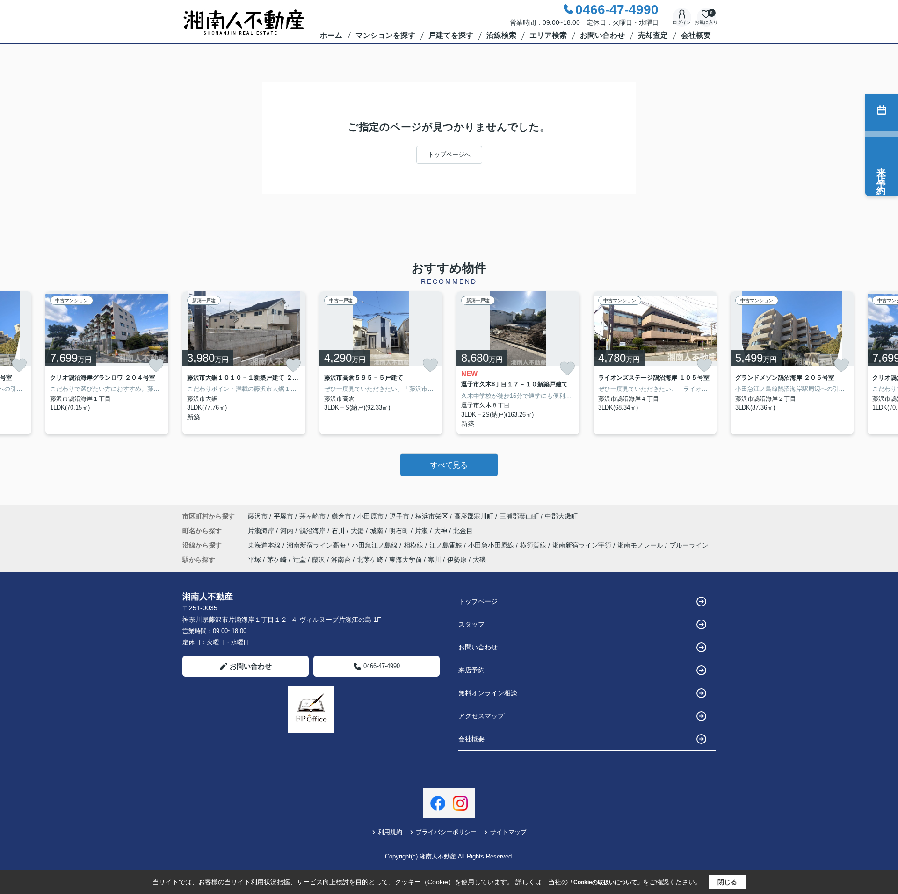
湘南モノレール (641, 545)
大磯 (479, 559)
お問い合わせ (602, 35)
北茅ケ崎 (370, 559)
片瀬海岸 (262, 530)
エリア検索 (548, 35)
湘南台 (341, 559)
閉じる (727, 882)
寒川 (434, 559)
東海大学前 (405, 559)
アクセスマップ (481, 716)
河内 (287, 530)
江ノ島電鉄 (446, 545)
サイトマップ (508, 832)
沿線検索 (501, 35)
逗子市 (399, 516)
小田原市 (370, 516)
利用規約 (390, 832)
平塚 (254, 559)
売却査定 (653, 35)
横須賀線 (534, 545)
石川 (339, 530)
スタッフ (471, 624)
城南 (377, 530)
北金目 (463, 530)
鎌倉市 (341, 516)
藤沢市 (258, 516)
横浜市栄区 (431, 516)
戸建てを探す (450, 35)
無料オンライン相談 (487, 693)
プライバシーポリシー (446, 832)
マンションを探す (385, 35)
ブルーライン (689, 545)
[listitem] (243, 363)
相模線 (414, 545)
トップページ (478, 601)
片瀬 (422, 530)
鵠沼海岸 (313, 530)
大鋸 (358, 530)
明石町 (400, 530)
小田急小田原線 (492, 545)
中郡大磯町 (561, 516)
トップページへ (449, 154)
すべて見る (449, 465)
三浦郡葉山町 (519, 516)
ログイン (682, 22)
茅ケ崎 (277, 559)
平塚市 (283, 516)
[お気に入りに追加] (19, 365)
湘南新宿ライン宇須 (582, 545)
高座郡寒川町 (473, 516)
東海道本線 (265, 545)
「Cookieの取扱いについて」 (605, 882)
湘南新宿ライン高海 (317, 545)
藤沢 (318, 559)
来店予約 (471, 670)
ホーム (331, 35)
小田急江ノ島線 (375, 545)
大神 (441, 530)
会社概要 (696, 35)
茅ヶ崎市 (312, 516)
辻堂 (299, 559)
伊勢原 (457, 559)
